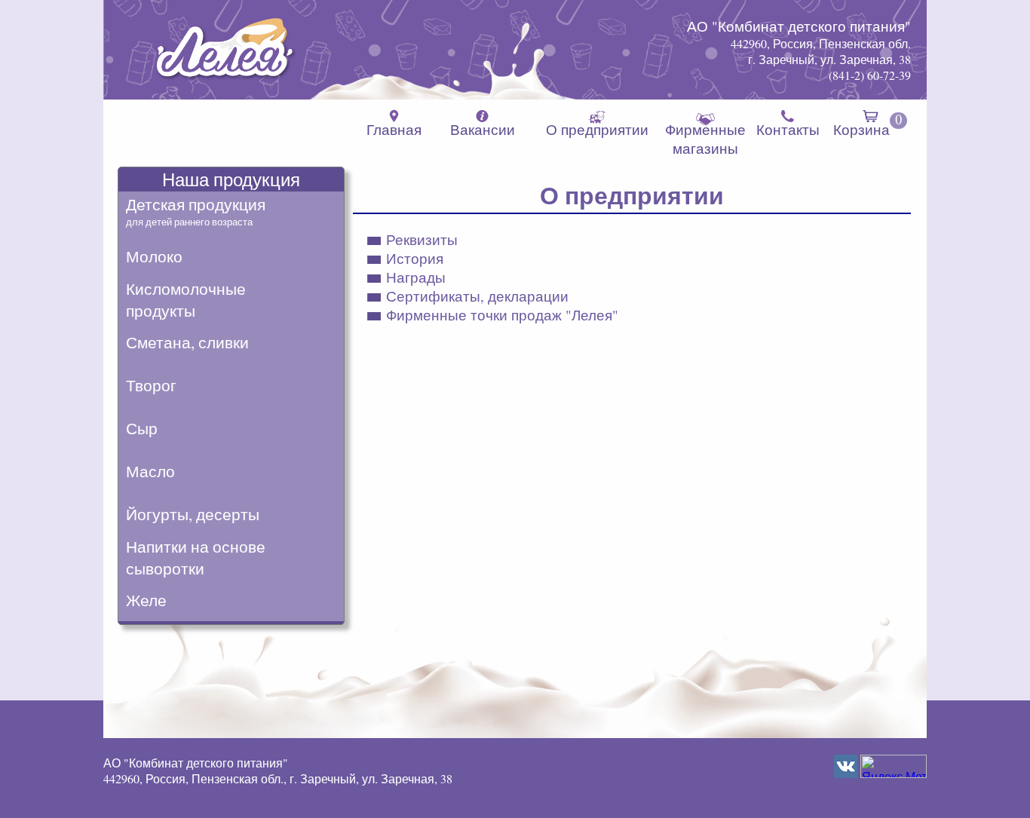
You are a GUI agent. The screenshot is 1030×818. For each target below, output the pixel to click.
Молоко (154, 256)
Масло (150, 471)
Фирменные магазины (705, 139)
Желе (146, 600)
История (414, 258)
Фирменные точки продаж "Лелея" (502, 314)
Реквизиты (422, 239)
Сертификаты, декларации (477, 295)
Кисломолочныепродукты (186, 299)
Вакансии (482, 129)
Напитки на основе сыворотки (195, 557)
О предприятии (597, 129)
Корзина (867, 125)
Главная (394, 129)
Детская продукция (195, 210)
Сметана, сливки (187, 342)
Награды (416, 277)
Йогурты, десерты (192, 514)
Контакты (788, 129)
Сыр (142, 428)
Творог (151, 385)
